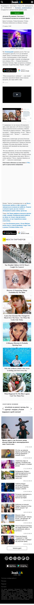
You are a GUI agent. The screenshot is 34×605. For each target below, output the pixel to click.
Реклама (3, 581)
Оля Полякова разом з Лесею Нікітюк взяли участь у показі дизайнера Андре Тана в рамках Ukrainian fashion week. (17, 225)
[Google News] (19, 558)
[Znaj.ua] (17, 2)
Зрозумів (17, 13)
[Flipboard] (23, 558)
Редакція (3, 584)
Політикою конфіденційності (23, 7)
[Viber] (15, 558)
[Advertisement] (17, 184)
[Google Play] (22, 565)
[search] (2, 2)
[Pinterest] (27, 558)
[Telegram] (10, 558)
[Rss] (6, 558)
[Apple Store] (11, 565)
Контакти (3, 586)
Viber (28, 163)
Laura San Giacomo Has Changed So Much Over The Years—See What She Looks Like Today (17, 318)
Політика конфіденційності (8, 578)
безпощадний (9, 52)
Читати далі (17, 548)
